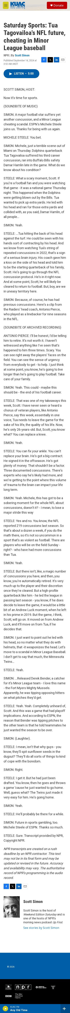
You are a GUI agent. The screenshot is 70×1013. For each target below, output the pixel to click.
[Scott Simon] (12, 907)
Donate (58, 5)
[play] (5, 1008)
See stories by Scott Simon (41, 928)
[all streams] (65, 1008)
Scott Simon (22, 55)
